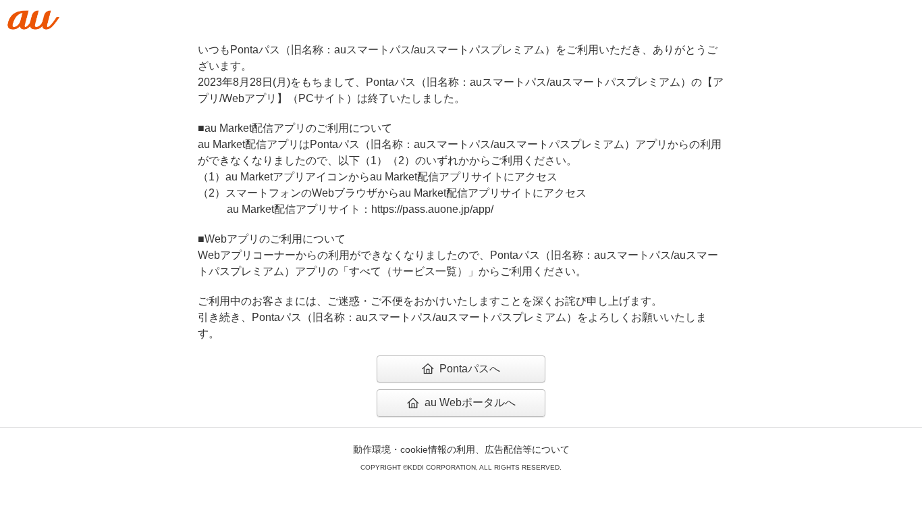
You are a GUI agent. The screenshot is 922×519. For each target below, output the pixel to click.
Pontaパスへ (469, 368)
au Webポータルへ (470, 402)
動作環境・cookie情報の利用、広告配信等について (461, 449)
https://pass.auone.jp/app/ (432, 209)
